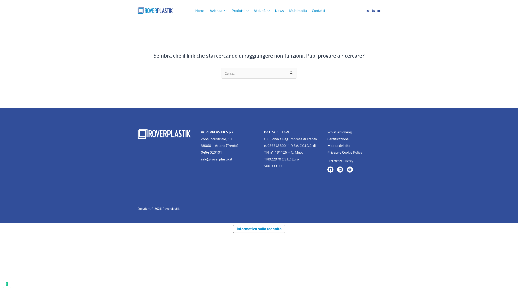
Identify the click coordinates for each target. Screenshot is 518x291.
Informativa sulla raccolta (259, 229)
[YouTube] (350, 170)
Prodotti (238, 10)
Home (200, 10)
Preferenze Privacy (340, 160)
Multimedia (298, 10)
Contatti (318, 10)
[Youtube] (378, 11)
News (279, 10)
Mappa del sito (338, 145)
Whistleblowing (339, 132)
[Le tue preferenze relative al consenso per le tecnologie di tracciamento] (7, 284)
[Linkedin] (373, 11)
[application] (224, 10)
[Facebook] (367, 11)
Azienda (216, 10)
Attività (259, 10)
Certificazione (338, 139)
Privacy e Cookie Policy (344, 152)
